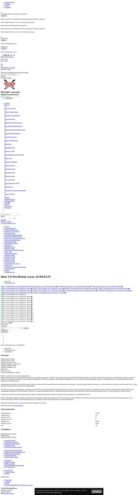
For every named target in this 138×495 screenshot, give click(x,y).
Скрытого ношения (11, 162)
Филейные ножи (10, 169)
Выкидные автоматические (13, 126)
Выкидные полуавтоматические (15, 130)
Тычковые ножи (10, 147)
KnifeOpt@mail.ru (8, 493)
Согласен (97, 491)
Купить (26, 328)
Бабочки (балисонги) (11, 140)
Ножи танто (8, 158)
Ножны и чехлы (10, 176)
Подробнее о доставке (8, 67)
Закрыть (4, 16)
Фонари (7, 197)
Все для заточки (10, 180)
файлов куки (58, 492)
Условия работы (10, 2)
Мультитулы (8, 187)
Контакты (8, 7)
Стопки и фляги (10, 194)
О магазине (8, 206)
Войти (3, 57)
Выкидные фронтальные (12, 133)
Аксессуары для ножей (12, 183)
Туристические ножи (11, 112)
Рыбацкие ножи (10, 165)
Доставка (7, 4)
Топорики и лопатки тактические (15, 190)
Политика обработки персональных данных (19, 485)
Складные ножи (10, 119)
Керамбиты (8, 144)
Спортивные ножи (11, 137)
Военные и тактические (12, 115)
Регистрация (9, 57)
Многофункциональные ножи (14, 155)
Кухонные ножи (10, 172)
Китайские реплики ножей (13, 122)
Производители (10, 199)
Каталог (7, 105)
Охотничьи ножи (10, 108)
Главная (7, 103)
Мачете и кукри (10, 151)
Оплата (7, 5)
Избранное (5, 332)
